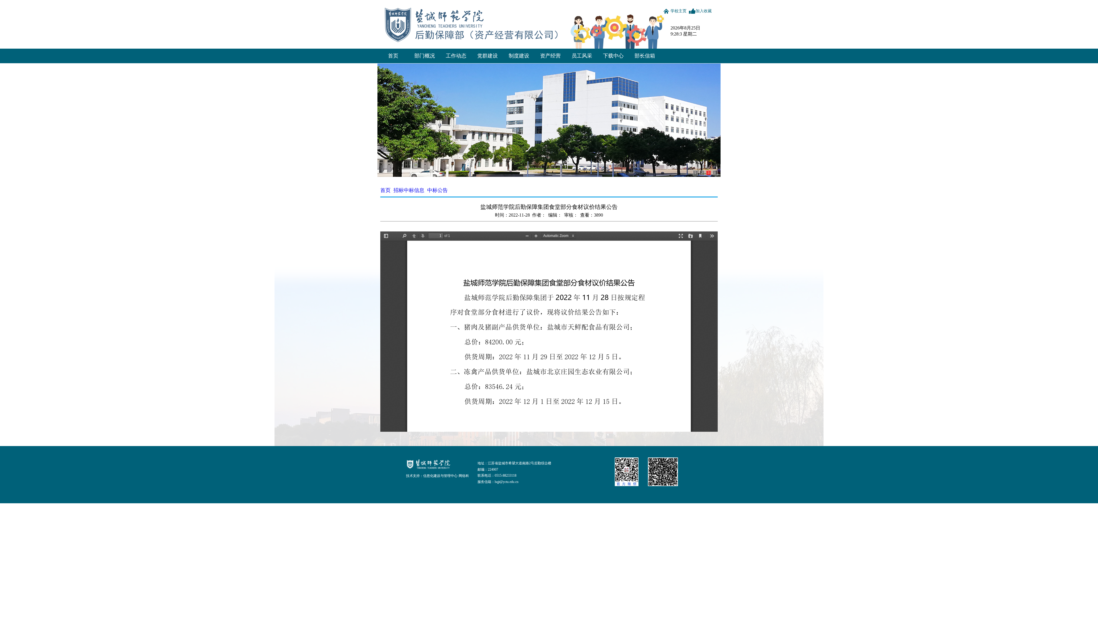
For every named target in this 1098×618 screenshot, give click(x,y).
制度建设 (519, 56)
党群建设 (487, 56)
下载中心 (613, 56)
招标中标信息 (408, 190)
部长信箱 (644, 56)
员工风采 (582, 56)
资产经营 (550, 56)
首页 (393, 56)
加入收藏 (704, 11)
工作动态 (456, 56)
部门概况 (424, 56)
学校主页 (679, 11)
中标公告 (437, 190)
